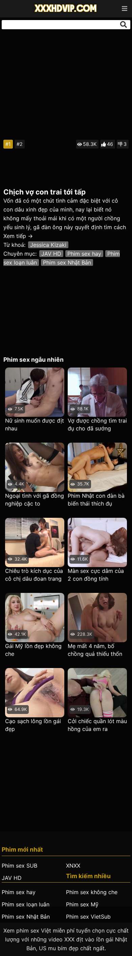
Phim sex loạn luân (25, 904)
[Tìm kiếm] (123, 24)
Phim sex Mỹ (82, 904)
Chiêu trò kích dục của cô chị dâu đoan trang (34, 574)
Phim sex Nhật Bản (67, 262)
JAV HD (51, 253)
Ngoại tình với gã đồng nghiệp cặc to (34, 499)
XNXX (73, 865)
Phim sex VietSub (88, 916)
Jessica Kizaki (48, 244)
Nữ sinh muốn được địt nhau (34, 424)
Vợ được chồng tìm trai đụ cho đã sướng (97, 424)
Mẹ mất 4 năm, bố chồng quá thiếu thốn (95, 650)
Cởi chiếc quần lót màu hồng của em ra (97, 725)
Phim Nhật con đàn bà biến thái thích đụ (96, 499)
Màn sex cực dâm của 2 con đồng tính (96, 574)
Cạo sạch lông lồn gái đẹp (33, 725)
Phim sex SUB (19, 865)
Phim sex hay (84, 253)
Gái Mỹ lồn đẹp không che (33, 650)
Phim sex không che (91, 892)
